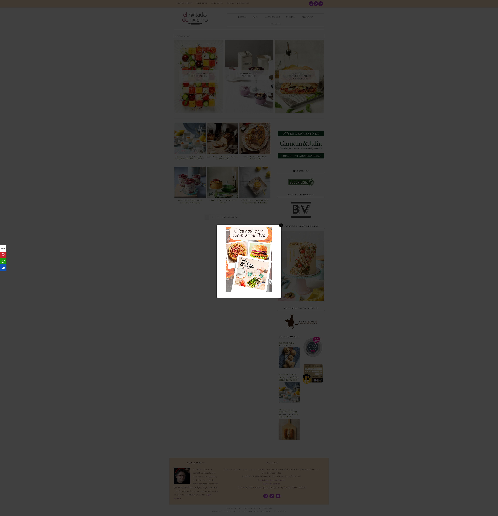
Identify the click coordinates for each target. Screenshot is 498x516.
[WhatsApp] (3, 261)
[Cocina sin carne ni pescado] (249, 290)
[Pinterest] (3, 255)
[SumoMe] (3, 267)
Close (281, 225)
